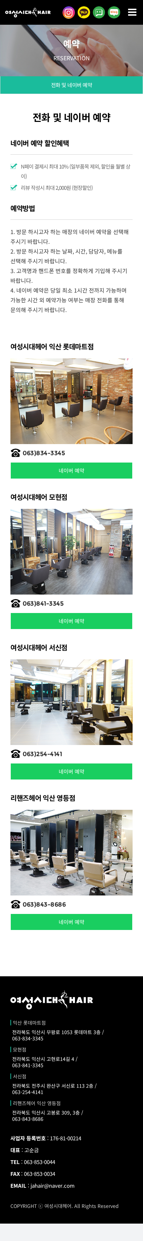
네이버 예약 (71, 470)
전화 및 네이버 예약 (71, 84)
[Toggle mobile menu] (133, 12)
